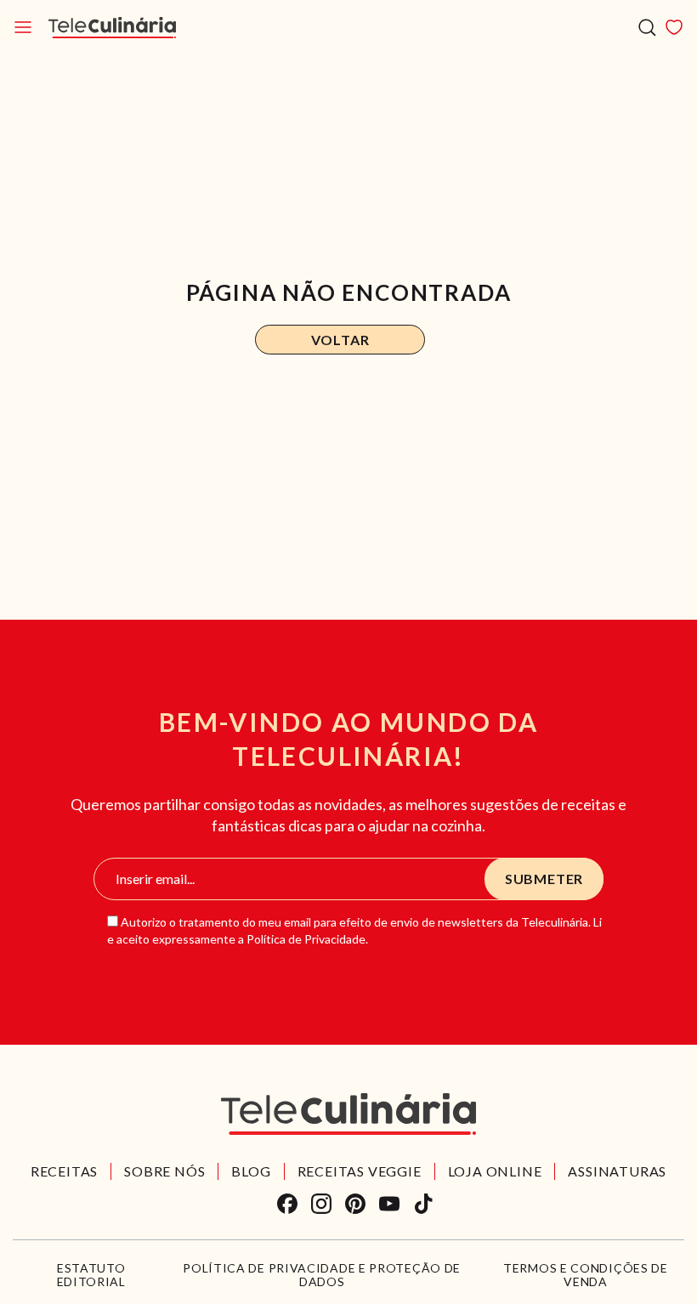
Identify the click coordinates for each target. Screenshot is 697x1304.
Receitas (64, 1171)
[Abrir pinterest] (355, 1203)
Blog (250, 1171)
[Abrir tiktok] (423, 1203)
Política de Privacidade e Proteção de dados (322, 1275)
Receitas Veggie (360, 1171)
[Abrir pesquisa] (647, 27)
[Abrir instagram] (321, 1203)
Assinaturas (617, 1171)
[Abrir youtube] (389, 1203)
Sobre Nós (164, 1171)
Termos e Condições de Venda (585, 1275)
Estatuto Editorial (91, 1275)
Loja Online (495, 1171)
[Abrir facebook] (287, 1203)
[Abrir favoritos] (674, 27)
